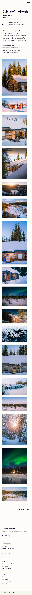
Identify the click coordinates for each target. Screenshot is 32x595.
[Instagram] (6, 536)
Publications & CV (7, 564)
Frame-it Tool (6, 553)
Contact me (11, 25)
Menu (28, 2)
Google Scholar (6, 568)
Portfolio (4, 546)
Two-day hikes (6, 581)
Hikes (3, 577)
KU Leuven (5, 566)
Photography (7, 15)
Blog (3, 562)
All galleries (5, 551)
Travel (4, 17)
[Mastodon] (12, 536)
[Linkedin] (9, 536)
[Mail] (3, 536)
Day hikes (5, 579)
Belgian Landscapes (8, 549)
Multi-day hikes (6, 584)
